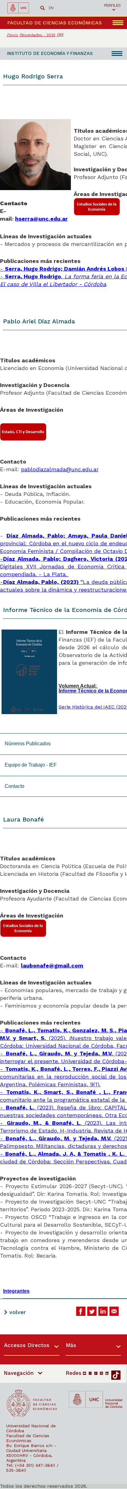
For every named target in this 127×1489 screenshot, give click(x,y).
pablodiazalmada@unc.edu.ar (60, 469)
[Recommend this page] (114, 1311)
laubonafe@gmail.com (52, 965)
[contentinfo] (63, 1411)
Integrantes (16, 1291)
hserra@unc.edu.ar (41, 218)
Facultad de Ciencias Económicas (27, 1438)
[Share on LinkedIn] (103, 1311)
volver (17, 1312)
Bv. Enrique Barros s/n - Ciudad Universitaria (31, 1448)
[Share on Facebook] (80, 1311)
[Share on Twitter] (91, 1311)
